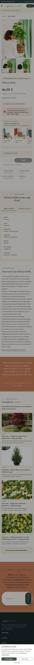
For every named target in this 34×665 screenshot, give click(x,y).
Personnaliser (17, 662)
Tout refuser (25, 659)
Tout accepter (9, 659)
